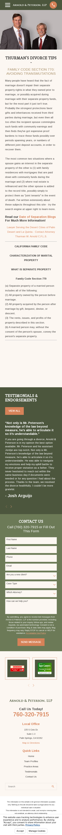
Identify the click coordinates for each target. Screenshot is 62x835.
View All (14, 410)
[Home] (30, 5)
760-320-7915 (31, 714)
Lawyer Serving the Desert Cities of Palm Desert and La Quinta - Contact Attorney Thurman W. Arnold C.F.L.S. (31, 232)
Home (31, 756)
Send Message (31, 642)
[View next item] (11, 506)
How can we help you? (17, 601)
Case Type (11, 583)
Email (9, 566)
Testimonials (31, 771)
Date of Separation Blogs (37, 216)
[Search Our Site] (53, 786)
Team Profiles (31, 761)
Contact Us (31, 776)
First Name (11, 539)
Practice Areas (31, 766)
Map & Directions (31, 743)
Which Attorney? (14, 592)
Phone (9, 557)
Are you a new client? (16, 574)
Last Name (11, 548)
